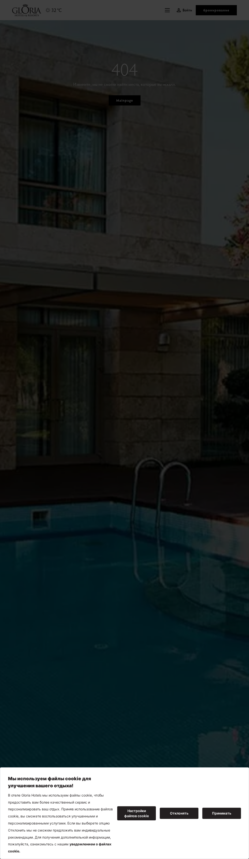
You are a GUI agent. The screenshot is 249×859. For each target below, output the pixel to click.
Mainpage (124, 100)
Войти (187, 10)
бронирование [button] (216, 10)
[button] (168, 10)
